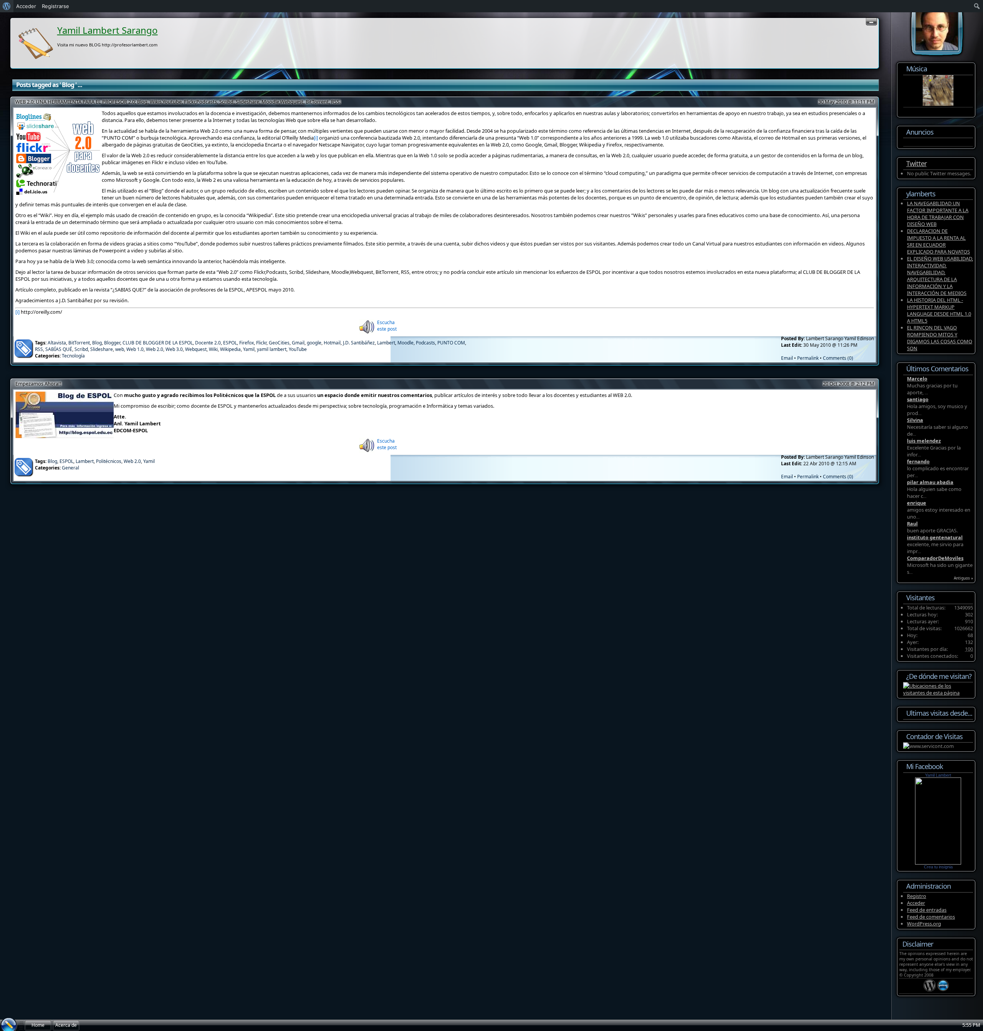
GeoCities (279, 342)
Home (38, 1025)
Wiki (213, 349)
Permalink (808, 358)
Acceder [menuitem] (26, 6)
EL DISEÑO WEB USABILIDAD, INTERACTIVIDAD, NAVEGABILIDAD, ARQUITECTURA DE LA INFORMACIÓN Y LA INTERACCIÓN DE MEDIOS (940, 275)
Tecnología (73, 355)
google (314, 342)
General (70, 467)
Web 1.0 (135, 349)
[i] (316, 137)
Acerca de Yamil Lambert (66, 1026)
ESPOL (230, 342)
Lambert (386, 342)
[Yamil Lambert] (938, 862)
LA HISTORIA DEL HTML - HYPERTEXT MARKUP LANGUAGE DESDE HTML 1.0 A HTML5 (939, 310)
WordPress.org (924, 923)
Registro (916, 896)
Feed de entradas (927, 909)
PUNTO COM (451, 342)
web (119, 349)
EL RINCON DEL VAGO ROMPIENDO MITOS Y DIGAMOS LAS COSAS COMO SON (939, 338)
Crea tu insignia (938, 867)
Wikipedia (230, 349)
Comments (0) (838, 358)
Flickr (261, 342)
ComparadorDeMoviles (935, 558)
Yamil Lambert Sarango (107, 30)
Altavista (57, 342)
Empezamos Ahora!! (38, 383)
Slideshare (101, 349)
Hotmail (332, 342)
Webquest (196, 349)
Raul (912, 523)
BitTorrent (79, 342)
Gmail (298, 342)
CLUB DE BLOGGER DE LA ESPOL (157, 342)
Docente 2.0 (208, 342)
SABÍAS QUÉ (58, 349)
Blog (97, 342)
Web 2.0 (154, 349)
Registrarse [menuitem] (55, 6)
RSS (39, 349)
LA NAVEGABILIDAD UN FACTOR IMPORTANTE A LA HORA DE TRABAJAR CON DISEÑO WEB (937, 213)
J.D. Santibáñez (359, 342)
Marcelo (917, 378)
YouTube (298, 349)
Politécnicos (108, 461)
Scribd (81, 349)
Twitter (916, 163)
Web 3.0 (174, 349)
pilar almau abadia (930, 482)
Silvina (915, 420)
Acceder (916, 902)
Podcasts (425, 342)
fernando (918, 461)
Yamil (249, 349)
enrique (916, 502)
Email (787, 358)
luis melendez (924, 440)
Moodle (405, 342)
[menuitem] (6, 6)
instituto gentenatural (935, 537)
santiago (917, 399)
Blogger (112, 342)
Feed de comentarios (931, 916)
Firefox (246, 342)
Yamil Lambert (938, 775)
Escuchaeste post (387, 325)
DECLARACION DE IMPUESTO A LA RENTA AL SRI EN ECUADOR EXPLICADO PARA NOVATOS (938, 241)
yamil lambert (271, 349)
